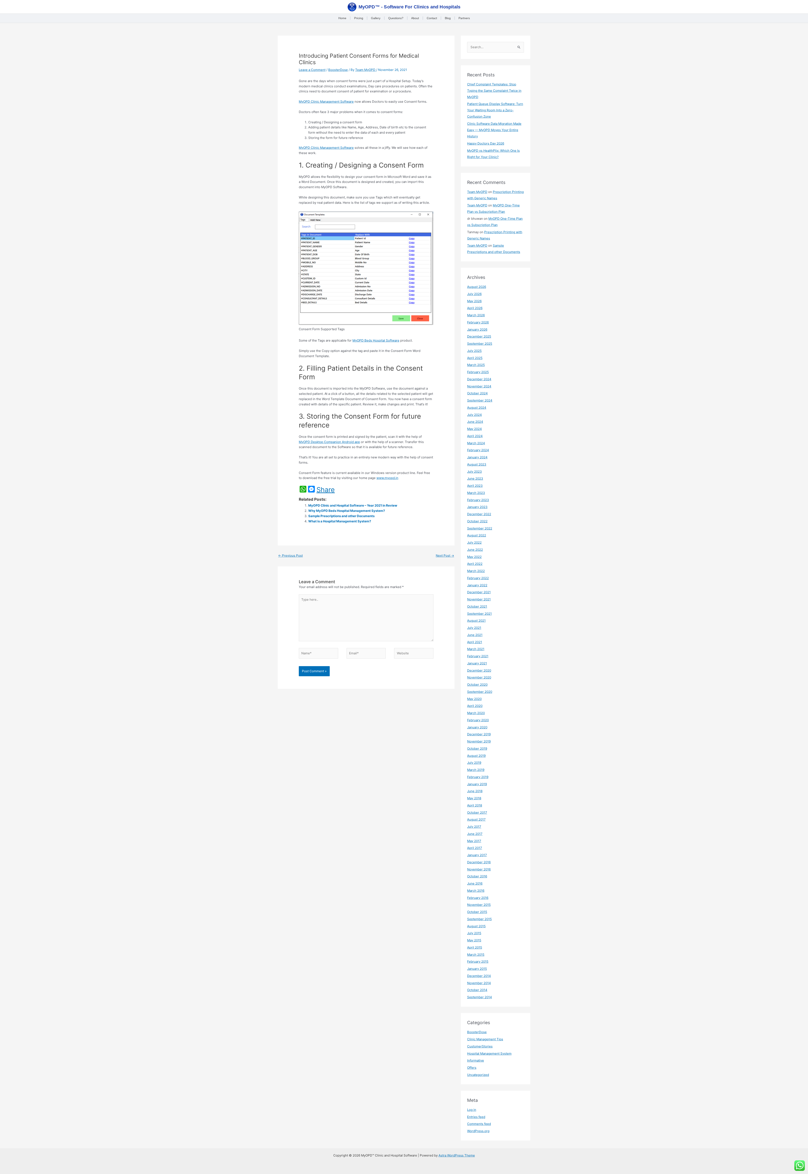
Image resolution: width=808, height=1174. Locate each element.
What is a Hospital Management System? (339, 521)
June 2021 (474, 635)
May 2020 (474, 699)
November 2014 (479, 983)
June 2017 (474, 834)
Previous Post (290, 556)
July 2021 (474, 628)
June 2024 (475, 422)
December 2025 (479, 336)
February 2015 (477, 962)
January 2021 (477, 663)
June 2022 (475, 550)
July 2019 (474, 763)
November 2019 (479, 741)
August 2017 (476, 819)
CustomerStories (480, 1046)
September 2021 (479, 614)
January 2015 (477, 969)
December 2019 (479, 734)
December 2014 (479, 976)
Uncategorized (478, 1075)
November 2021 (479, 599)
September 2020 (479, 692)
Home (342, 18)
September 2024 (479, 400)
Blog (448, 18)
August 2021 (476, 621)
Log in (471, 1110)
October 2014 (477, 990)
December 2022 (479, 514)
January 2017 (477, 855)
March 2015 (475, 955)
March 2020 (476, 713)
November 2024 (479, 386)
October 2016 (477, 876)
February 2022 (478, 578)
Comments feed (479, 1124)
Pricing (358, 18)
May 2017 (474, 841)
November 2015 (479, 905)
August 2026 (476, 287)
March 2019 (475, 770)
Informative (475, 1060)
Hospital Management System (489, 1054)
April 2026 (474, 308)
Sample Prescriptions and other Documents (341, 516)
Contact (432, 18)
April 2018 (474, 805)
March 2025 (476, 365)
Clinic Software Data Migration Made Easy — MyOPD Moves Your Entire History (494, 130)
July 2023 (474, 472)
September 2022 (479, 528)
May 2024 (474, 429)
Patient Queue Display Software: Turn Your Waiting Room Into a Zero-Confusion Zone (495, 110)
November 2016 (479, 869)
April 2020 (474, 706)
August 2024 (476, 408)
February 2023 (478, 500)
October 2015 (477, 912)
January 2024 (477, 457)
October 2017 (477, 813)
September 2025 (479, 344)
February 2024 (478, 450)
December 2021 (479, 592)
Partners (464, 18)
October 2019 (477, 749)
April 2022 (474, 564)
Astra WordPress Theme (457, 1155)
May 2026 (474, 301)
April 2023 (475, 486)
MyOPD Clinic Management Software (326, 102)
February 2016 (477, 898)
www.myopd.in (387, 478)
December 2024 (479, 379)
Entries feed (476, 1117)
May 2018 (474, 798)
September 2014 (479, 997)
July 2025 (474, 351)
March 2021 (475, 649)
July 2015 (474, 933)
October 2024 (477, 393)
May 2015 (474, 940)
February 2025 (478, 372)
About (415, 18)
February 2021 (477, 656)
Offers (471, 1068)
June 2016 (474, 883)
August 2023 (476, 464)
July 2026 (474, 294)
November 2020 (479, 677)
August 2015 (476, 926)
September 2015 (479, 919)
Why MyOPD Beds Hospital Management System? (346, 511)
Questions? (395, 18)
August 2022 (476, 535)
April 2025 (474, 358)
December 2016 (479, 862)
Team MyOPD (477, 192)
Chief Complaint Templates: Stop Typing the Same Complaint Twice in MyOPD (494, 90)
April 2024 (475, 436)
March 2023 (476, 493)
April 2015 (474, 947)
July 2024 (474, 415)
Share (325, 489)
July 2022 (474, 542)
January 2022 (477, 585)
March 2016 (475, 891)
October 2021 (477, 606)
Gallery (375, 18)
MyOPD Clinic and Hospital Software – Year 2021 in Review (352, 505)
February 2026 (478, 322)
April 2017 (474, 848)
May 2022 (474, 557)
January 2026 (477, 329)
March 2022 (476, 571)
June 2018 (474, 791)
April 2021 (474, 642)
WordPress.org (478, 1131)
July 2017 (474, 827)
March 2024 (476, 443)
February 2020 (478, 720)
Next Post (445, 556)
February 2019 (477, 777)
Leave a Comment (312, 70)
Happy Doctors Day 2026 (485, 143)
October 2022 (477, 521)
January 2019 (477, 784)
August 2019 (476, 756)
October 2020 (477, 685)
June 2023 (475, 479)
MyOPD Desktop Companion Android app (329, 442)
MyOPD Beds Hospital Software (375, 340)
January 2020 (477, 727)
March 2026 (476, 315)
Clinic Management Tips (485, 1039)
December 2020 (479, 670)
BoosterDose (338, 70)
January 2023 (477, 507)
